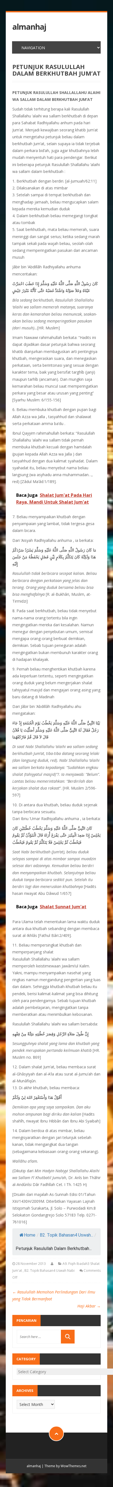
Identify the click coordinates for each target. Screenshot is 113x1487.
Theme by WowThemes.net (65, 1466)
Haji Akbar (89, 1306)
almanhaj (29, 26)
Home (29, 1235)
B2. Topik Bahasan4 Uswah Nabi (49, 1270)
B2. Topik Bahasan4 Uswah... (66, 1235)
